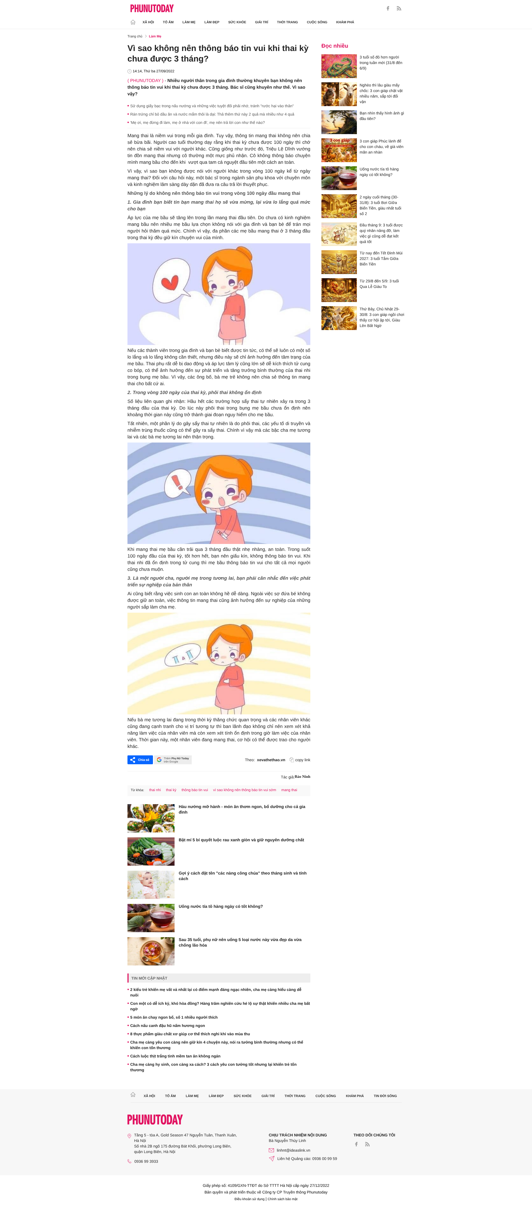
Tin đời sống (385, 1096)
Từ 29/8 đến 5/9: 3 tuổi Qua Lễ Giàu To (379, 284)
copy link (302, 760)
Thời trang (287, 22)
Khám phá (345, 22)
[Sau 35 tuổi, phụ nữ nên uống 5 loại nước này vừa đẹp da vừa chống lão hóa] (151, 951)
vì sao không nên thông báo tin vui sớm (244, 790)
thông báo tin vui (194, 790)
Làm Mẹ (189, 22)
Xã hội (148, 22)
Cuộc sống (317, 22)
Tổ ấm (168, 22)
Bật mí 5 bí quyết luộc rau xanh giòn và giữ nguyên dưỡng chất (241, 840)
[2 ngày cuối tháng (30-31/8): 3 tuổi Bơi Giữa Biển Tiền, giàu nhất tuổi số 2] (339, 206)
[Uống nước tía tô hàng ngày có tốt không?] (151, 918)
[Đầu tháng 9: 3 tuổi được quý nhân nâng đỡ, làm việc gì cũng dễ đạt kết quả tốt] (339, 234)
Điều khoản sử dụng (250, 1199)
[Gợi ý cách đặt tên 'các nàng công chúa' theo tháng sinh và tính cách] (151, 885)
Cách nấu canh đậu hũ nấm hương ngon (167, 1025)
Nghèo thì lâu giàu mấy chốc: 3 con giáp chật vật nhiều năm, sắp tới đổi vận (381, 93)
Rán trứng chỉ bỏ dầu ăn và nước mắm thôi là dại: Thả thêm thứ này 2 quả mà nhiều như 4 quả (212, 114)
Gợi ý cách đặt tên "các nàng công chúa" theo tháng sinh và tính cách (243, 876)
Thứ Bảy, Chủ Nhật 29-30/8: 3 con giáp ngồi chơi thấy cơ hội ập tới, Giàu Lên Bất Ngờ (382, 317)
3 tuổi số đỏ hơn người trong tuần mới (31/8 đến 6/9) (381, 62)
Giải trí (261, 22)
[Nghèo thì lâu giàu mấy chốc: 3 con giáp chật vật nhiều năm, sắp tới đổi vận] (339, 94)
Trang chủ (134, 36)
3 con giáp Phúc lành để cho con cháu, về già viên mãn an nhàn (381, 146)
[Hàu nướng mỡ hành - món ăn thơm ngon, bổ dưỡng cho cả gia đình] (151, 818)
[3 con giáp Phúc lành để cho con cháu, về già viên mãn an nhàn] (339, 150)
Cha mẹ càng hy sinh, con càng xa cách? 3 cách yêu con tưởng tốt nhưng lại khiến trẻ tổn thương (213, 1067)
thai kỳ (171, 790)
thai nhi (155, 790)
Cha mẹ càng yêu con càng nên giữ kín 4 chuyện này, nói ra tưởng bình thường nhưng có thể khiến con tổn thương (216, 1045)
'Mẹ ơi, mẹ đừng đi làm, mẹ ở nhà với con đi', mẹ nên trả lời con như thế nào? (197, 122)
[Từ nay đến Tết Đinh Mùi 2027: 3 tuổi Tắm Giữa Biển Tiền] (339, 262)
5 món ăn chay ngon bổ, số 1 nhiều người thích (174, 1017)
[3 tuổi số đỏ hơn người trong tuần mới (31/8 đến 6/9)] (339, 66)
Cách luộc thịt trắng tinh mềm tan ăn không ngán (175, 1056)
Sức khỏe (237, 22)
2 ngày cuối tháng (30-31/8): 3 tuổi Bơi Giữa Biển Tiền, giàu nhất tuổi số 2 (380, 205)
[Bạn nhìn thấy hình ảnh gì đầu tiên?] (339, 122)
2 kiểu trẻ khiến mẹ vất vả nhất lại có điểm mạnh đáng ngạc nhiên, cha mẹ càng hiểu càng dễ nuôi (215, 992)
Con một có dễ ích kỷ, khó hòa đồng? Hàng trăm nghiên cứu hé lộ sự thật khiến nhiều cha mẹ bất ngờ (220, 1006)
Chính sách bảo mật (282, 1199)
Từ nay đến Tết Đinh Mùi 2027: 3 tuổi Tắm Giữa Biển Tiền (381, 258)
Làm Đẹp (211, 22)
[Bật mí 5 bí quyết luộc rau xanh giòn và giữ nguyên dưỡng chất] (151, 851)
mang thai (289, 790)
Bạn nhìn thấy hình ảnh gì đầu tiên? (382, 116)
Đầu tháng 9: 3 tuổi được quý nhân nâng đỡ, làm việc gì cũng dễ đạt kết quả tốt (381, 233)
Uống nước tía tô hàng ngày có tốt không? (221, 906)
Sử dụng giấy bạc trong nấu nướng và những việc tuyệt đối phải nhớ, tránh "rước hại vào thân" (212, 106)
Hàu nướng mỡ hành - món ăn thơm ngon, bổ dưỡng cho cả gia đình (242, 809)
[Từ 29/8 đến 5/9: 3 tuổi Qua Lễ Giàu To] (339, 290)
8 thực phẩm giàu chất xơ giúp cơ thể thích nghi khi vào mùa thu (190, 1034)
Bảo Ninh (302, 777)
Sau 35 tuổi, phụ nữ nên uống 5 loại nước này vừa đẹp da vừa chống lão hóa (240, 942)
